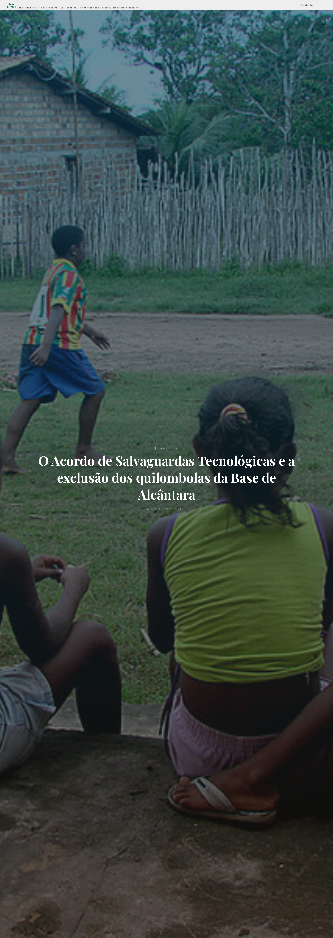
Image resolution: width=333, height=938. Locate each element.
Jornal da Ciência (166, 448)
